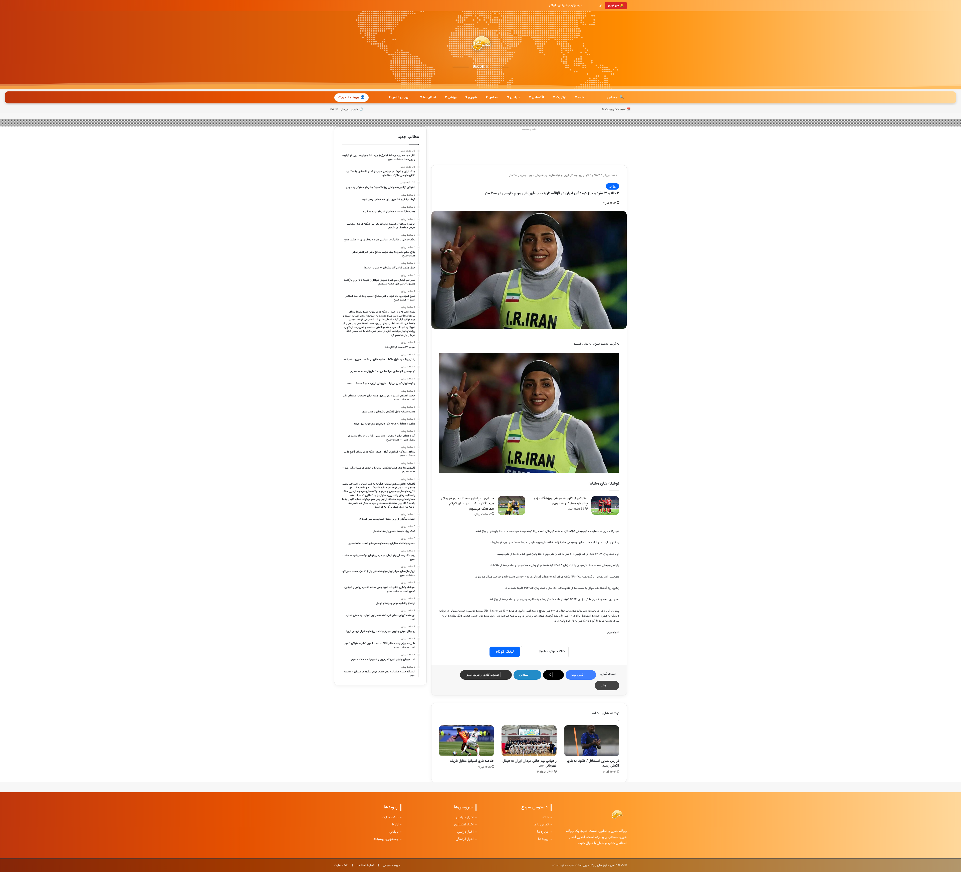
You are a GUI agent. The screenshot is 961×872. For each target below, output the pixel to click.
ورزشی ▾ (450, 97)
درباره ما (543, 832)
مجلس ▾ (492, 97)
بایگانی (393, 832)
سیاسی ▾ (513, 97)
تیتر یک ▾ (559, 97)
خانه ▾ (579, 97)
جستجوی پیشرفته (385, 839)
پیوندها (543, 839)
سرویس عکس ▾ (400, 97)
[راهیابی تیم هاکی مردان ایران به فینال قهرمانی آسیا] (529, 740)
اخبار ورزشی (465, 832)
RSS (395, 824)
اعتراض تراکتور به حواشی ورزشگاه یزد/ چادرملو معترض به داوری (561, 501)
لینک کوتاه (505, 651)
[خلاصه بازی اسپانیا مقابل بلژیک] (466, 740)
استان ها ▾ (428, 97)
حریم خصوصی (391, 865)
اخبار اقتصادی (463, 824)
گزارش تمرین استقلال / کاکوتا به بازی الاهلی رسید (593, 763)
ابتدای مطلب (529, 129)
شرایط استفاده (365, 865)
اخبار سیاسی (464, 817)
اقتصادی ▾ (536, 97)
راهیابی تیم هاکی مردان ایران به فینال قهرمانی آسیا (530, 763)
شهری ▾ (471, 97)
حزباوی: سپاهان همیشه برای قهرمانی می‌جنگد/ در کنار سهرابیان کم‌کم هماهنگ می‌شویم (467, 504)
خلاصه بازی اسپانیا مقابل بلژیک (472, 761)
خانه (615, 175)
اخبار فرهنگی (464, 839)
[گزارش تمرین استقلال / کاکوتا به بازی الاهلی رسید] (591, 740)
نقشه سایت (390, 817)
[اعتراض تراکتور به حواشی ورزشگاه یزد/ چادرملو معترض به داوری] (605, 505)
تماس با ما (541, 824)
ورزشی (606, 175)
